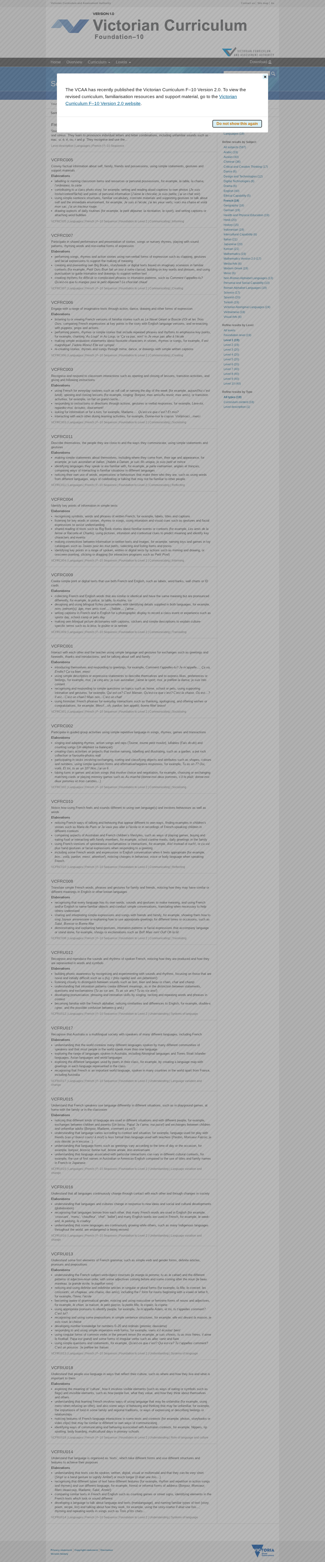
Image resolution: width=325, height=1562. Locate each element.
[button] (265, 76)
